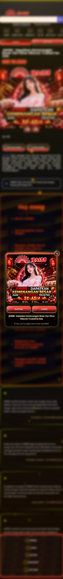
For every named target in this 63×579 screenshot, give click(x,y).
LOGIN (44, 309)
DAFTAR (19, 309)
